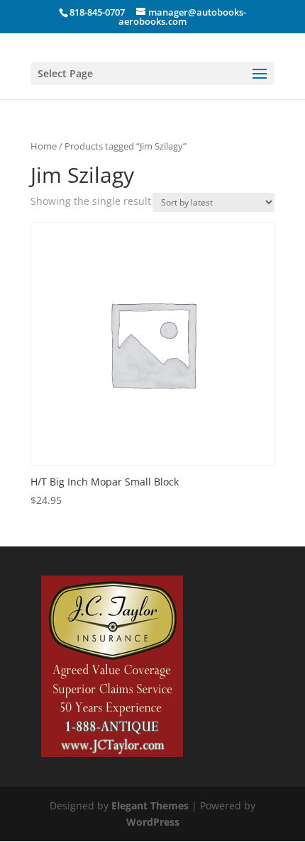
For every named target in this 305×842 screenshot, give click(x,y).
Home (43, 146)
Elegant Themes (150, 805)
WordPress (152, 822)
